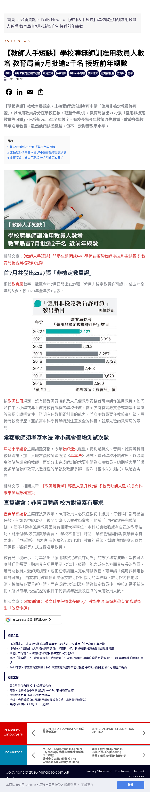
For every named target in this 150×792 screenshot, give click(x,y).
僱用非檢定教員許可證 (27, 73)
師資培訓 (61, 73)
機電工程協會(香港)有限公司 (109, 755)
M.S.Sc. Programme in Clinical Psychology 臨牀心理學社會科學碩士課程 (63, 752)
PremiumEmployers (13, 732)
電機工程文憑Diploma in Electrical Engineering (107, 750)
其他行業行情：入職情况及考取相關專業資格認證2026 (43, 653)
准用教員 (48, 73)
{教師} (8, 73)
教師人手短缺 (77, 73)
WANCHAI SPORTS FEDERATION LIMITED (113, 730)
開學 (130, 73)
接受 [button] (130, 785)
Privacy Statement (101, 771)
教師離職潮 (107, 73)
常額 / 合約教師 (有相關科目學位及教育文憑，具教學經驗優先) (48, 699)
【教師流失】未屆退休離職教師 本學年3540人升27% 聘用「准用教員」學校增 (57, 643)
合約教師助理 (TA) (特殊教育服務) (30, 695)
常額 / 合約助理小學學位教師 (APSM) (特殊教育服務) (42, 690)
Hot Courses (13, 752)
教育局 (121, 73)
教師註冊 (15, 401)
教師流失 (93, 73)
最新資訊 (28, 19)
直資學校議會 (15, 514)
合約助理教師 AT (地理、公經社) (29, 704)
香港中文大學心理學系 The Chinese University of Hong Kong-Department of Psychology (61, 763)
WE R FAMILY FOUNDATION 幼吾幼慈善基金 (64, 730)
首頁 (11, 19)
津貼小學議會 (15, 449)
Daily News (51, 19)
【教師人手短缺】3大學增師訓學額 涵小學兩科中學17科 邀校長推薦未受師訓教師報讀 (62, 648)
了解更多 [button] (87, 785)
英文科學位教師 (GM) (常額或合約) (31, 685)
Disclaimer (124, 771)
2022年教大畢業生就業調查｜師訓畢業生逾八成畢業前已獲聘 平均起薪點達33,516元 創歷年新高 (68, 667)
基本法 (76, 455)
